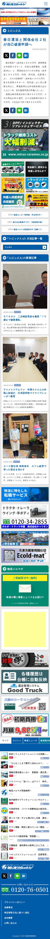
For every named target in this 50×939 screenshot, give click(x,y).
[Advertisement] (25, 629)
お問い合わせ (10, 923)
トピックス (14, 30)
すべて (5, 740)
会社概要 (8, 918)
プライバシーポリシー (14, 902)
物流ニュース (31, 740)
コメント (17, 740)
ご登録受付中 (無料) (25, 578)
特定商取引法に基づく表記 (16, 912)
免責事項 (8, 907)
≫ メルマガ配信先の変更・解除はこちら (25, 603)
